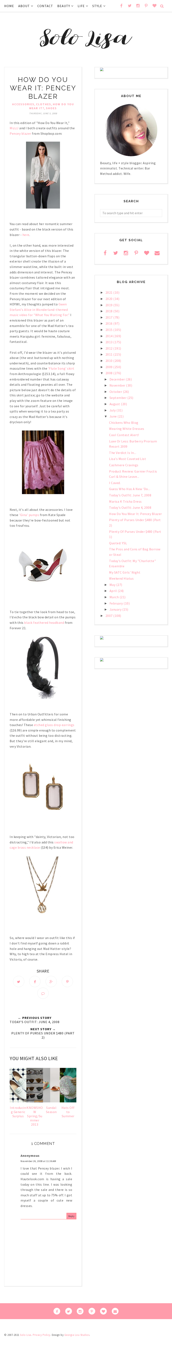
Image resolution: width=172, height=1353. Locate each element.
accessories (23, 104)
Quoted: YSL (118, 543)
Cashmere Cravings (123, 465)
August (115, 404)
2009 (109, 367)
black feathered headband (44, 622)
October (116, 392)
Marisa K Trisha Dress (125, 501)
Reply (71, 1216)
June (113, 416)
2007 (109, 616)
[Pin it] (67, 981)
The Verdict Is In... (122, 453)
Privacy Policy (41, 1335)
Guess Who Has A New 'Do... (129, 489)
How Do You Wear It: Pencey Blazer (135, 514)
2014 (109, 336)
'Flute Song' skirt (61, 368)
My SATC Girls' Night (124, 572)
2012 (109, 348)
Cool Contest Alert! (124, 435)
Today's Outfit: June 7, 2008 (130, 495)
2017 (109, 317)
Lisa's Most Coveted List (127, 459)
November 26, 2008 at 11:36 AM (38, 1161)
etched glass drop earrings (54, 725)
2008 (109, 373)
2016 (109, 323)
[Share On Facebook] (34, 981)
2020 (109, 299)
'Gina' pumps (29, 515)
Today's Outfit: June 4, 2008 (130, 507)
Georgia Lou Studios (77, 1335)
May (112, 585)
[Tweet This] (18, 981)
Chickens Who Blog (123, 422)
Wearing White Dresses (126, 429)
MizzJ (14, 128)
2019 (109, 305)
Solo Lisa (25, 1335)
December (117, 379)
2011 (109, 354)
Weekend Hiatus (121, 578)
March (114, 597)
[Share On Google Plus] (51, 981)
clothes (43, 104)
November (117, 385)
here (25, 235)
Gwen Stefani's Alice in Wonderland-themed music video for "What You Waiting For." (40, 309)
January (115, 609)
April (113, 591)
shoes (51, 108)
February (116, 603)
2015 (109, 330)
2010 (109, 361)
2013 (109, 342)
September (118, 398)
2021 (109, 292)
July (113, 410)
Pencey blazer (20, 133)
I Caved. (115, 483)
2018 (109, 311)
